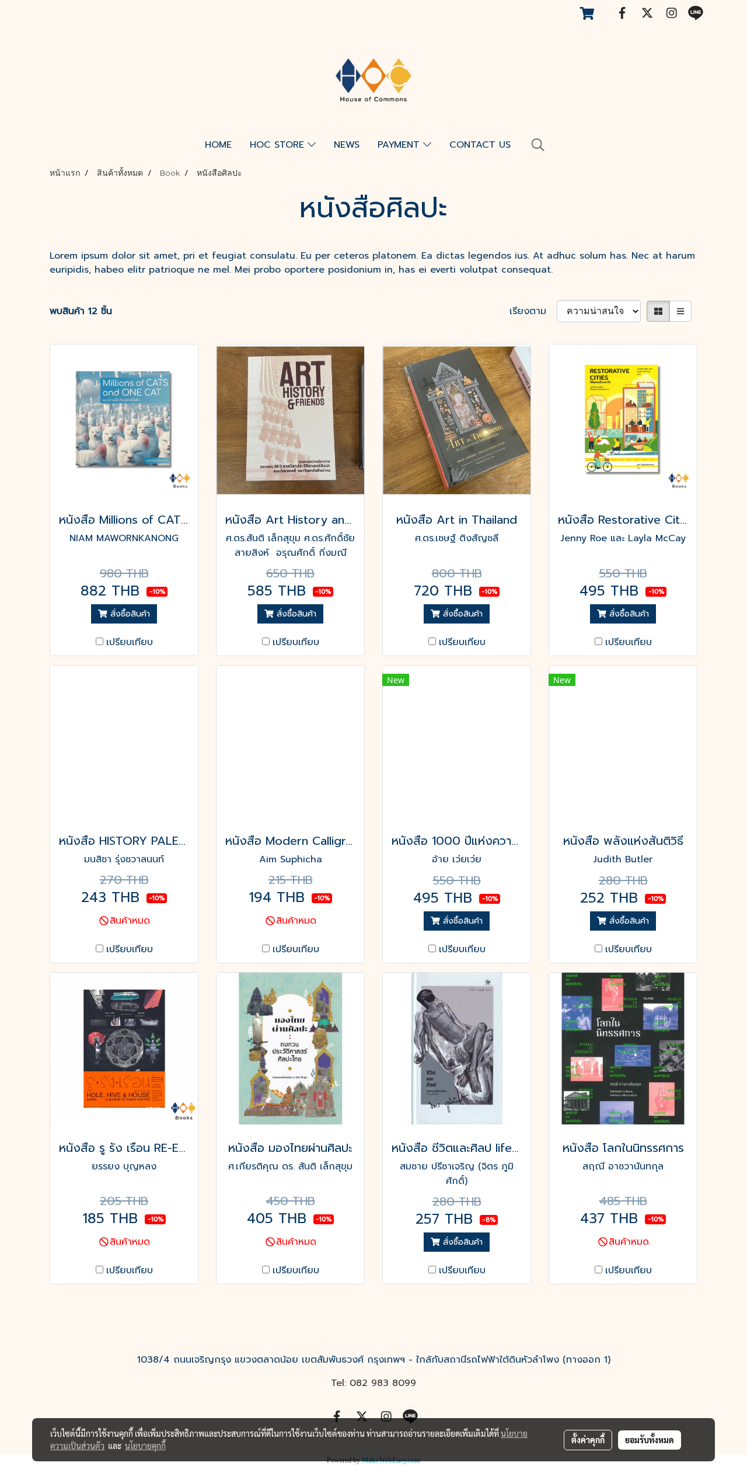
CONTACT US (480, 145)
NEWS (346, 145)
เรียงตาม (533, 311)
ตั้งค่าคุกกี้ (588, 1439)
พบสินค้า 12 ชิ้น (81, 311)
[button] (538, 145)
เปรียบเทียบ (129, 642)
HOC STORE (279, 145)
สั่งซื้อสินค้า (128, 614)
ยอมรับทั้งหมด (649, 1439)
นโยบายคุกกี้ (145, 1445)
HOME (218, 145)
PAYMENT (400, 145)
